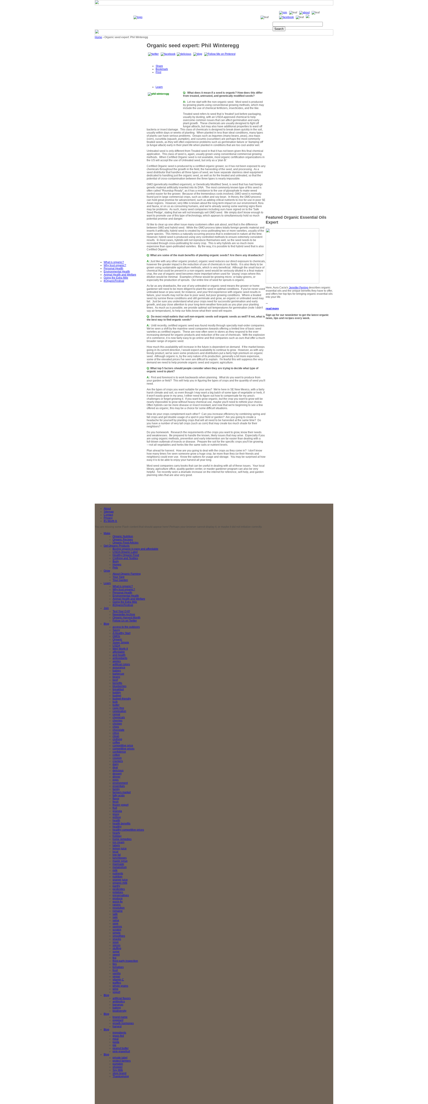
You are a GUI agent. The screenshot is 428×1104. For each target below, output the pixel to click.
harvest (117, 1026)
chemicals (119, 717)
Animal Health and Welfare (120, 274)
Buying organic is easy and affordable (135, 548)
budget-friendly (122, 698)
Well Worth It (120, 648)
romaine (118, 910)
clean (116, 736)
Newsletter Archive (124, 614)
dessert (117, 773)
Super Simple (121, 642)
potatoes (118, 892)
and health (119, 655)
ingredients (119, 1032)
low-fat (117, 854)
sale (115, 917)
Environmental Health (117, 271)
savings (117, 926)
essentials (119, 786)
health (116, 820)
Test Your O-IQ (121, 611)
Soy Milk (118, 1070)
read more (272, 308)
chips (116, 726)
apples (117, 661)
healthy (117, 826)
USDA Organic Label (125, 552)
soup (116, 942)
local (115, 851)
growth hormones (123, 1023)
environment (120, 783)
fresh (116, 801)
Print (158, 72)
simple (117, 932)
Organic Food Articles (125, 542)
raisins (117, 904)
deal (115, 767)
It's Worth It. (110, 521)
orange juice (120, 879)
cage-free (118, 708)
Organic (117, 639)
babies (117, 670)
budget (117, 695)
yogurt (116, 992)
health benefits (121, 823)
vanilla (117, 973)
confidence (119, 751)
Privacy (108, 517)
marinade (118, 864)
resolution (119, 907)
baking (117, 1007)
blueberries (119, 686)
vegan (116, 976)
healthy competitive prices (128, 829)
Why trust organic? (115, 265)
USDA (116, 645)
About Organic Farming (127, 573)
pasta (116, 1042)
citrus (116, 733)
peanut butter (121, 1048)
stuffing (117, 948)
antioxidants (120, 658)
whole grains (120, 985)
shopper (118, 1067)
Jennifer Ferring (299, 287)
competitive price (123, 745)
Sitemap (109, 511)
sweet (116, 954)
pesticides (119, 889)
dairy (116, 764)
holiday (117, 836)
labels (116, 845)
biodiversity (119, 1010)
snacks (117, 939)
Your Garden (120, 580)
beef (115, 680)
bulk (115, 701)
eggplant (118, 1020)
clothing (117, 739)
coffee (116, 742)
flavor (116, 798)
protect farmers (122, 1060)
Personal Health (113, 268)
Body (116, 561)
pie (114, 1045)
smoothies (119, 935)
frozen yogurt (120, 804)
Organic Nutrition (123, 536)
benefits (117, 683)
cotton (116, 754)
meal (116, 1038)
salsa (116, 920)
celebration (119, 711)
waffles (117, 982)
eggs (116, 779)
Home (98, 37)
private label (120, 1057)
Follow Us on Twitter (125, 620)
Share (159, 66)
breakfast (118, 689)
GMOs (116, 636)
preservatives (121, 895)
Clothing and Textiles (125, 558)
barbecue (118, 673)
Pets (115, 567)
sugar (116, 951)
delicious (118, 770)
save (115, 923)
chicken (117, 723)
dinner (116, 776)
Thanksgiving (121, 1076)
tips (115, 964)
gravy (116, 814)
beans (116, 676)
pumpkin (118, 1063)
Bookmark (162, 69)
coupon (117, 758)
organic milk (120, 882)
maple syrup (120, 861)
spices (116, 945)
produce (118, 898)
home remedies (122, 839)
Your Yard (118, 577)
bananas (118, 1004)
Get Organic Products (117, 545)
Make (107, 533)
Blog (106, 623)
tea (114, 957)
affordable (119, 651)
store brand (119, 1073)
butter (116, 704)
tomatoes (118, 967)
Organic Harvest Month (126, 617)
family (116, 789)
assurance (119, 667)
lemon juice (120, 848)
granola (117, 811)
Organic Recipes (123, 539)
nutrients (118, 873)
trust (115, 970)
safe (115, 914)
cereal (116, 714)
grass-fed (118, 1035)
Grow (107, 570)
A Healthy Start (121, 633)
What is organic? (114, 262)
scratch (117, 929)
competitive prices (123, 748)
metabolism (120, 867)
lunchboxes (120, 857)
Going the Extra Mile (116, 277)
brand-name (120, 1017)
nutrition (117, 876)
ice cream (118, 842)
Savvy (116, 630)
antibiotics (119, 1001)
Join (106, 608)
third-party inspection (125, 960)
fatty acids (119, 795)
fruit (115, 807)
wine (115, 989)
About (107, 508)
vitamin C (118, 979)
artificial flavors (122, 998)
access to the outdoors (126, 626)
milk (115, 870)
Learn (159, 87)
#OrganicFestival (114, 280)
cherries (117, 720)
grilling (117, 817)
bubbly (117, 692)
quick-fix (118, 901)
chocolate (118, 729)
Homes (117, 564)
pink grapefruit (121, 1051)
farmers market (122, 792)
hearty (116, 832)
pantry (116, 886)
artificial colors (121, 664)
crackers (118, 761)
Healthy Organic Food (126, 555)
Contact (108, 514)
